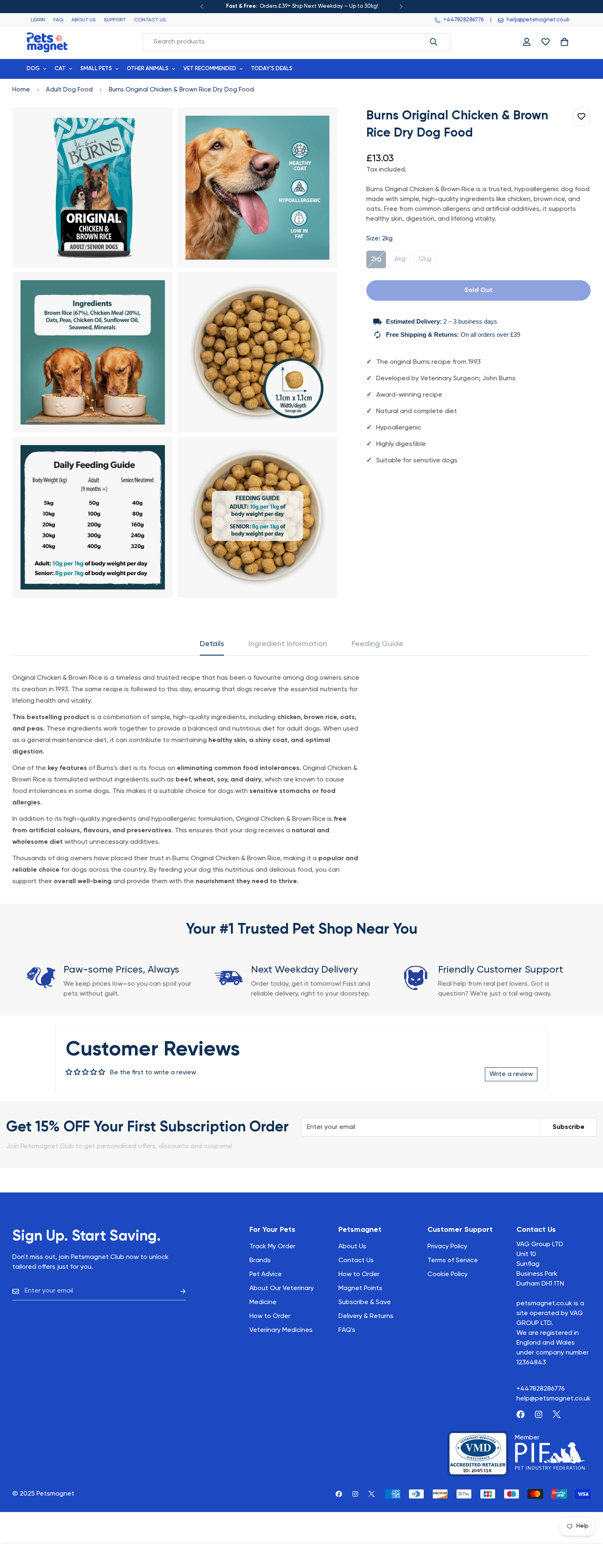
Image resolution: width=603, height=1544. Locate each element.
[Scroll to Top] (587, 1499)
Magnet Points (360, 1288)
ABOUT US (83, 20)
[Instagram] (538, 1414)
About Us (352, 1246)
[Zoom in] (157, 125)
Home (21, 90)
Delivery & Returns (365, 1316)
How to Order (358, 1274)
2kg (378, 262)
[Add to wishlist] (581, 116)
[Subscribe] (176, 1291)
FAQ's (346, 1330)
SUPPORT (115, 20)
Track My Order (272, 1246)
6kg (402, 262)
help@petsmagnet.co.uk (553, 1399)
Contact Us (356, 1260)
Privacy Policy (447, 1246)
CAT (60, 68)
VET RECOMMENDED (209, 68)
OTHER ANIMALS (148, 68)
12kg (427, 262)
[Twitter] (557, 1414)
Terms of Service (452, 1260)
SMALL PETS (96, 68)
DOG (33, 68)
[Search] (433, 42)
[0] (564, 41)
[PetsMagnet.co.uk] (47, 41)
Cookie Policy (447, 1274)
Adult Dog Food (69, 90)
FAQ (58, 20)
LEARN (38, 20)
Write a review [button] (511, 1074)
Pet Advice (265, 1274)
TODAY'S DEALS (271, 68)
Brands (260, 1260)
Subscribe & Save (364, 1302)
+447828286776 (540, 1389)
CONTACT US (150, 20)
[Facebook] (520, 1414)
